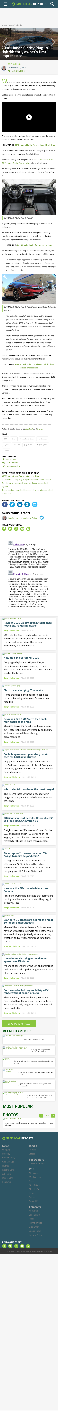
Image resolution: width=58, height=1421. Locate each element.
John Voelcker (15, 63)
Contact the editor (12, 466)
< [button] (41, 1116)
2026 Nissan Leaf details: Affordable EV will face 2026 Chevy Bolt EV (28, 819)
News (11, 25)
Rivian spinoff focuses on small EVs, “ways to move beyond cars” (26, 854)
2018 (5, 438)
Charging (6, 1149)
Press (31, 1219)
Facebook (29, 429)
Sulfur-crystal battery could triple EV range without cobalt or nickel (26, 991)
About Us (33, 1211)
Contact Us (34, 1215)
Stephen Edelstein (12, 777)
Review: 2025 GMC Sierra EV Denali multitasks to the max (25, 720)
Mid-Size (17, 444)
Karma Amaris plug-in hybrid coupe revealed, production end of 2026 (33, 1062)
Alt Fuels (6, 1174)
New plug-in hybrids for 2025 (21, 657)
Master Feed (35, 1177)
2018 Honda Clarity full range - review (34, 245)
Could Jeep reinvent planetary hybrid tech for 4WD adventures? (26, 755)
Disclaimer (34, 1227)
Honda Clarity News (27, 438)
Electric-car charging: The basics (23, 690)
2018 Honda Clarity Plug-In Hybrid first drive (35, 145)
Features (6, 1182)
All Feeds (33, 1173)
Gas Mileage (8, 1162)
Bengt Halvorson (11, 630)
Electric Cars (8, 1170)
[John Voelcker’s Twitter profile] (39, 518)
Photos (32, 1149)
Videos (32, 1154)
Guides (32, 1197)
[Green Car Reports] (29, 4)
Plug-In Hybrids (42, 444)
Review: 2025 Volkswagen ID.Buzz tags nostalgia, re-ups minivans (28, 624)
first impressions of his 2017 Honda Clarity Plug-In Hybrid (27, 161)
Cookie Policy (35, 1231)
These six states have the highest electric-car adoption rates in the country (28, 491)
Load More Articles (19, 1024)
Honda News (42, 438)
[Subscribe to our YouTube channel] (22, 529)
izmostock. (48, 1251)
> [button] (53, 1116)
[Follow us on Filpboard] (28, 529)
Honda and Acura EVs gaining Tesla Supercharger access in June (35, 1073)
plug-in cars (28, 444)
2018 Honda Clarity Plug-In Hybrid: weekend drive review (26, 479)
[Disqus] (29, 575)
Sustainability (8, 1157)
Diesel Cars (7, 1178)
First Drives (34, 1185)
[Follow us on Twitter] (10, 529)
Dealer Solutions (37, 1163)
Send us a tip (10, 459)
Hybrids (18, 25)
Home (4, 25)
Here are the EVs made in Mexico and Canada (26, 889)
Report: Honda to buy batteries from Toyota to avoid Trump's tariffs (35, 1084)
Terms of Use (35, 1223)
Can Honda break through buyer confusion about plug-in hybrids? (25, 484)
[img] (5, 504)
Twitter (40, 429)
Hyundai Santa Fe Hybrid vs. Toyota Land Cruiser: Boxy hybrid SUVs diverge (39, 1096)
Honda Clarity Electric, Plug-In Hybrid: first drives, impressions (34, 366)
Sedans (6, 450)
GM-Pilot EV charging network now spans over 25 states (25, 960)
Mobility (6, 1154)
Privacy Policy (35, 1235)
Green (14, 438)
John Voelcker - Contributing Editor (22, 518)
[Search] (52, 4)
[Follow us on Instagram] (16, 529)
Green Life (34, 1201)
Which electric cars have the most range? (29, 789)
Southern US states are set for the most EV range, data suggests (28, 921)
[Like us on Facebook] (4, 529)
